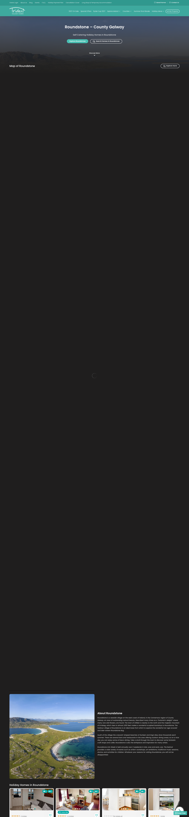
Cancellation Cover (72, 3)
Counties (126, 11)
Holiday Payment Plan (55, 3)
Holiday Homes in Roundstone (29, 785)
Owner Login (13, 3)
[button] (179, 811)
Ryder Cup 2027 (99, 11)
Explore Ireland (112, 11)
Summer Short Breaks (142, 11)
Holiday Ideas (157, 11)
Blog (30, 3)
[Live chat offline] (180, 813)
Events (37, 3)
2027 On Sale (74, 11)
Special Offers (86, 11)
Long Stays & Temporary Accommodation (97, 3)
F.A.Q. (44, 3)
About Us (24, 3)
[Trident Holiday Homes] (19, 10)
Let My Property (172, 11)
